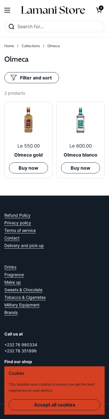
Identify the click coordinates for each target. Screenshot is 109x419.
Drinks (10, 266)
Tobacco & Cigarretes (25, 297)
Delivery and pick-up (24, 245)
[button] (99, 10)
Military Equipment (22, 304)
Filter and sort (36, 78)
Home (9, 46)
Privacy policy (17, 222)
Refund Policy (17, 215)
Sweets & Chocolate (23, 289)
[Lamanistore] (53, 10)
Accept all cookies (54, 405)
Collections (31, 46)
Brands (11, 312)
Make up (12, 282)
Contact (11, 237)
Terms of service (20, 230)
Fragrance (14, 274)
